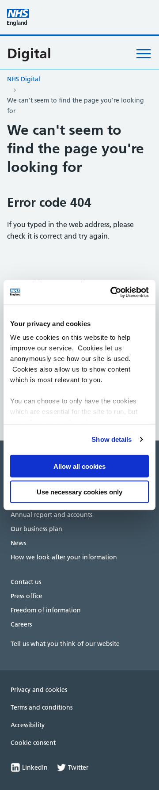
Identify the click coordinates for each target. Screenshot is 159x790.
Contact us (26, 582)
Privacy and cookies (39, 690)
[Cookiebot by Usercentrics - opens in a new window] (112, 292)
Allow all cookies (79, 466)
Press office (26, 596)
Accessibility (28, 725)
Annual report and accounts (51, 515)
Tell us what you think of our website (65, 644)
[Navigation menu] (143, 53)
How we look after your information (64, 557)
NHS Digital (23, 79)
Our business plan (36, 529)
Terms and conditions (41, 707)
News (18, 543)
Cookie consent (33, 743)
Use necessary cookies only (79, 492)
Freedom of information (46, 610)
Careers (21, 624)
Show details (111, 439)
